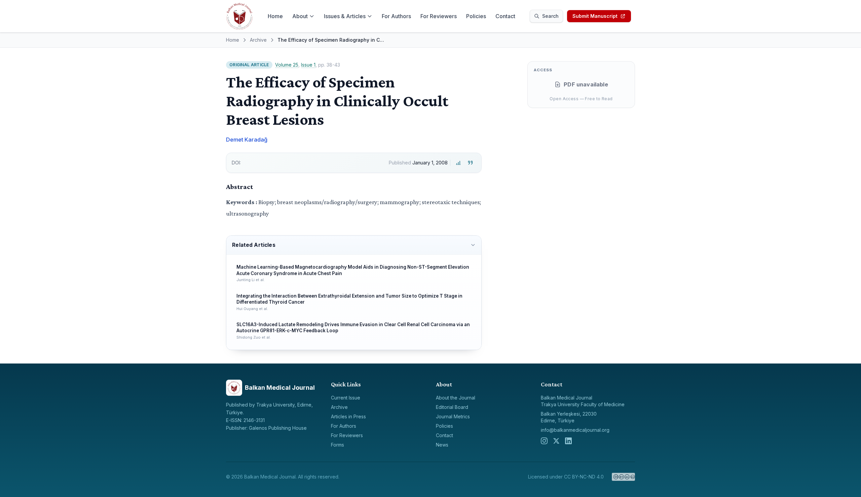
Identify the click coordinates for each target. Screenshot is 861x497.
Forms (337, 445)
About (300, 16)
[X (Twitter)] (556, 440)
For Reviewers (438, 16)
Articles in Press (348, 416)
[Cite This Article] (470, 162)
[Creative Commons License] (623, 477)
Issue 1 (308, 65)
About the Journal (455, 397)
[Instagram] (544, 440)
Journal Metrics (453, 416)
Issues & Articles (345, 16)
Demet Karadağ (246, 139)
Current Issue (345, 397)
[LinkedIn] (568, 440)
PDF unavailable (586, 84)
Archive (258, 40)
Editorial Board (452, 407)
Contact (505, 16)
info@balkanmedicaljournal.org (575, 430)
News (442, 445)
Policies (476, 16)
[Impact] (458, 162)
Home (275, 16)
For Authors (396, 16)
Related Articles (253, 245)
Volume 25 (286, 65)
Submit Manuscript (594, 16)
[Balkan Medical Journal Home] (239, 16)
